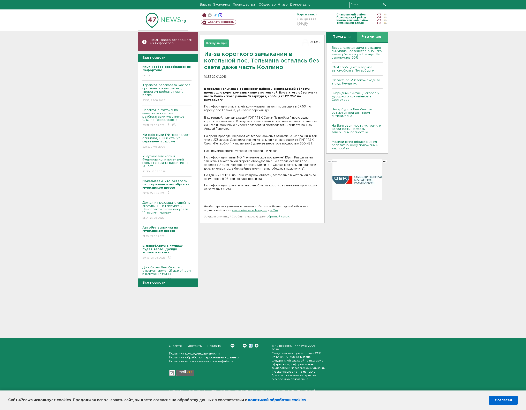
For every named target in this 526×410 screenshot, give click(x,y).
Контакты (194, 346)
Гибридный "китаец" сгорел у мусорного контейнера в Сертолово (355, 96)
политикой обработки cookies (277, 400)
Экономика (222, 4)
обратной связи (277, 217)
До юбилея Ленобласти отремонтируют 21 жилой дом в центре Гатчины (166, 273)
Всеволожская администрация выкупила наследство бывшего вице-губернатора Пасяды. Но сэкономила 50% (357, 52)
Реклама (214, 346)
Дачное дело (300, 4)
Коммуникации (216, 43)
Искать (384, 4)
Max (256, 346)
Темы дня (342, 36)
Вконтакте (245, 346)
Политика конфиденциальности (194, 353)
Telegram (251, 346)
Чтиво (283, 4)
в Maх (274, 210)
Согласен (503, 400)
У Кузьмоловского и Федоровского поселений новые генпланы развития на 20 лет (165, 164)
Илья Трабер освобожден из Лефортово (171, 42)
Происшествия (244, 4)
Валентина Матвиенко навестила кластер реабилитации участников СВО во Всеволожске (163, 117)
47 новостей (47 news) (291, 346)
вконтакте (210, 15)
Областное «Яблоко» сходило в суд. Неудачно (356, 82)
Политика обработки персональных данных (204, 357)
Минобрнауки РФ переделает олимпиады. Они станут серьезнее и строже (166, 141)
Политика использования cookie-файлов (201, 361)
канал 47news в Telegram (249, 210)
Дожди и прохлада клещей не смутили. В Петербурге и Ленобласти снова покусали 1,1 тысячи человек (166, 210)
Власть (205, 4)
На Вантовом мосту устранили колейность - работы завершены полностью (356, 129)
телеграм (215, 15)
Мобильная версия (204, 15)
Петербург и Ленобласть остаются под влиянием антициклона (352, 112)
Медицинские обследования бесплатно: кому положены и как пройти (355, 145)
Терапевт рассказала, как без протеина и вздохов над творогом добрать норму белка (166, 93)
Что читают (372, 36)
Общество (267, 4)
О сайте (175, 346)
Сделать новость (221, 22)
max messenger (220, 15)
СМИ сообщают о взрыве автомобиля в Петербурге (353, 69)
